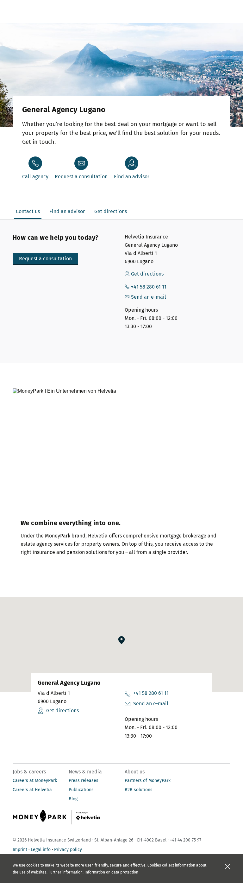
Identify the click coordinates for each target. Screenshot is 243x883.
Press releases (83, 780)
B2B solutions (139, 789)
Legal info (41, 849)
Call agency (35, 177)
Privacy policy (68, 849)
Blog (73, 799)
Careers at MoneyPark (35, 780)
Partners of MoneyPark (148, 780)
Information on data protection (111, 872)
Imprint (20, 849)
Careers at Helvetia (32, 789)
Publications (81, 789)
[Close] (227, 866)
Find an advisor (131, 177)
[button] (45, 259)
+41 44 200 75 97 (185, 840)
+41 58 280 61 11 (151, 693)
